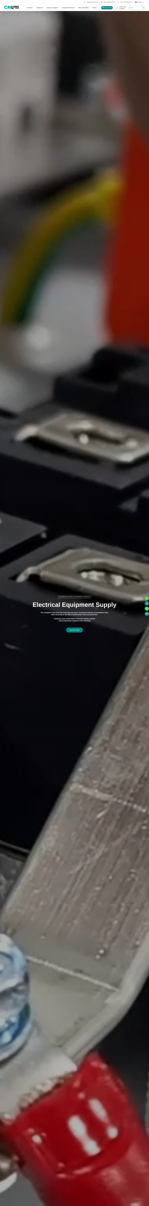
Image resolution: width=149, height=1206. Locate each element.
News (94, 7)
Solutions (39, 7)
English (139, 2)
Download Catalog (122, 7)
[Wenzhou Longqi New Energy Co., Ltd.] (11, 7)
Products (29, 7)
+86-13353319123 (109, 2)
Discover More (74, 630)
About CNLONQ (83, 7)
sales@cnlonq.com (92, 2)
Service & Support (52, 7)
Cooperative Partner (68, 7)
